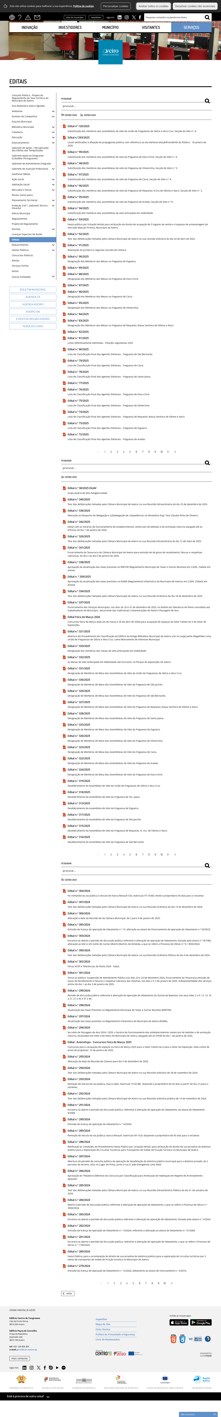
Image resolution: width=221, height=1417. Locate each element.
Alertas (28, 17)
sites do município (74, 17)
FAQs (20, 17)
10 (162, 451)
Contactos (37, 17)
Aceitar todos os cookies (153, 6)
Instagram (127, 17)
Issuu (51, 1368)
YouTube (57, 1368)
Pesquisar (66, 98)
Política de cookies (83, 6)
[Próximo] (174, 452)
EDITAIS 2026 (71, 115)
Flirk (64, 1368)
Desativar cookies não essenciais (195, 6)
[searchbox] (178, 17)
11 (168, 451)
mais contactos (19, 1358)
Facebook (140, 17)
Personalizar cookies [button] (115, 6)
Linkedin (120, 17)
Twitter (134, 17)
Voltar (69, 1293)
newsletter (96, 17)
